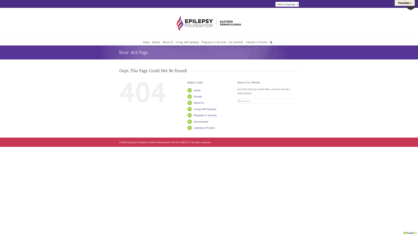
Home (197, 90)
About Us (199, 102)
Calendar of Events (204, 127)
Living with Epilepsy (205, 109)
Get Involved (201, 121)
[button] (271, 42)
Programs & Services (205, 115)
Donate (198, 96)
